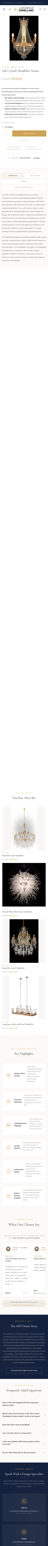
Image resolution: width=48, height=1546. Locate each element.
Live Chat (36, 158)
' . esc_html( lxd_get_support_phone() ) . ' (24, 1511)
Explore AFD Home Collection (24, 1370)
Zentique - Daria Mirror (20, 1248)
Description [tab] (12, 175)
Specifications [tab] (35, 175)
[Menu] (4, 9)
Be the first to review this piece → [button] (24, 1305)
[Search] (9, 9)
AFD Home (5, 67)
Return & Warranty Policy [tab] (24, 187)
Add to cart (29, 133)
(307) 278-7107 (25, 158)
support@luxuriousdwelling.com (24, 1542)
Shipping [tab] (24, 181)
